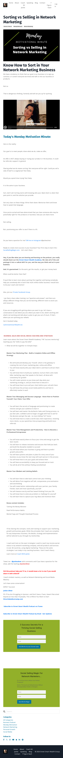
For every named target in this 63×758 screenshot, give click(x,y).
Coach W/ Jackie (23, 5)
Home (11, 3)
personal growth (9, 729)
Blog (36, 3)
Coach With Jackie (23, 554)
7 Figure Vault (49, 5)
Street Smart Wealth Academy (30, 260)
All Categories (8, 720)
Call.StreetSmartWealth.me (12, 325)
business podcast (8, 26)
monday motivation (18, 26)
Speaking (30, 3)
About (17, 3)
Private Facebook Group (21, 292)
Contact (42, 3)
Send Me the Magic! (24, 701)
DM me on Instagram (33, 240)
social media (7, 732)
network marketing (28, 26)
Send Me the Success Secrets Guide (29, 646)
